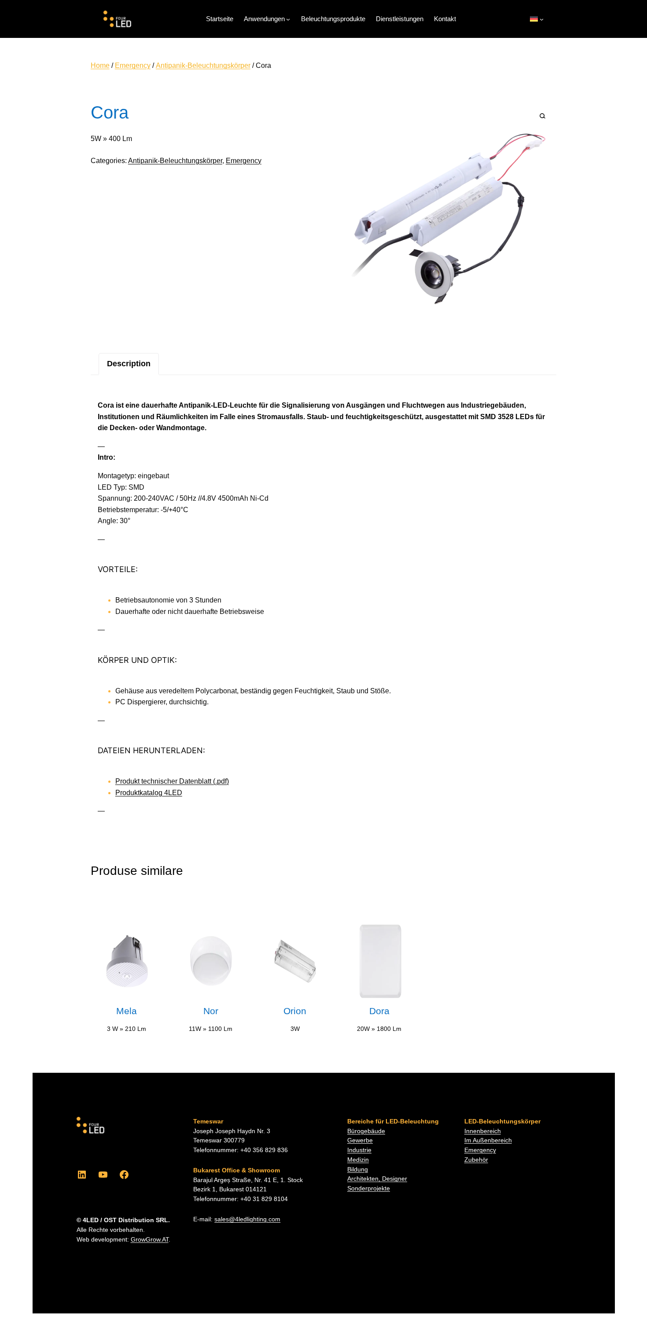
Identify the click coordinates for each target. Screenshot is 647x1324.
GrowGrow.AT (150, 1239)
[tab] (129, 364)
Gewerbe (360, 1140)
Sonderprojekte (368, 1188)
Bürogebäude (366, 1131)
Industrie (359, 1150)
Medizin (358, 1160)
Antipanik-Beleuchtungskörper (203, 65)
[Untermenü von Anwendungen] (288, 19)
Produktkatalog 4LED (148, 792)
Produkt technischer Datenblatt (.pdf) (172, 781)
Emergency (133, 65)
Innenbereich (482, 1131)
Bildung (357, 1169)
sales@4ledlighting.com (247, 1219)
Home (100, 65)
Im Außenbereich (488, 1140)
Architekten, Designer (377, 1178)
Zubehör (476, 1160)
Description (129, 363)
